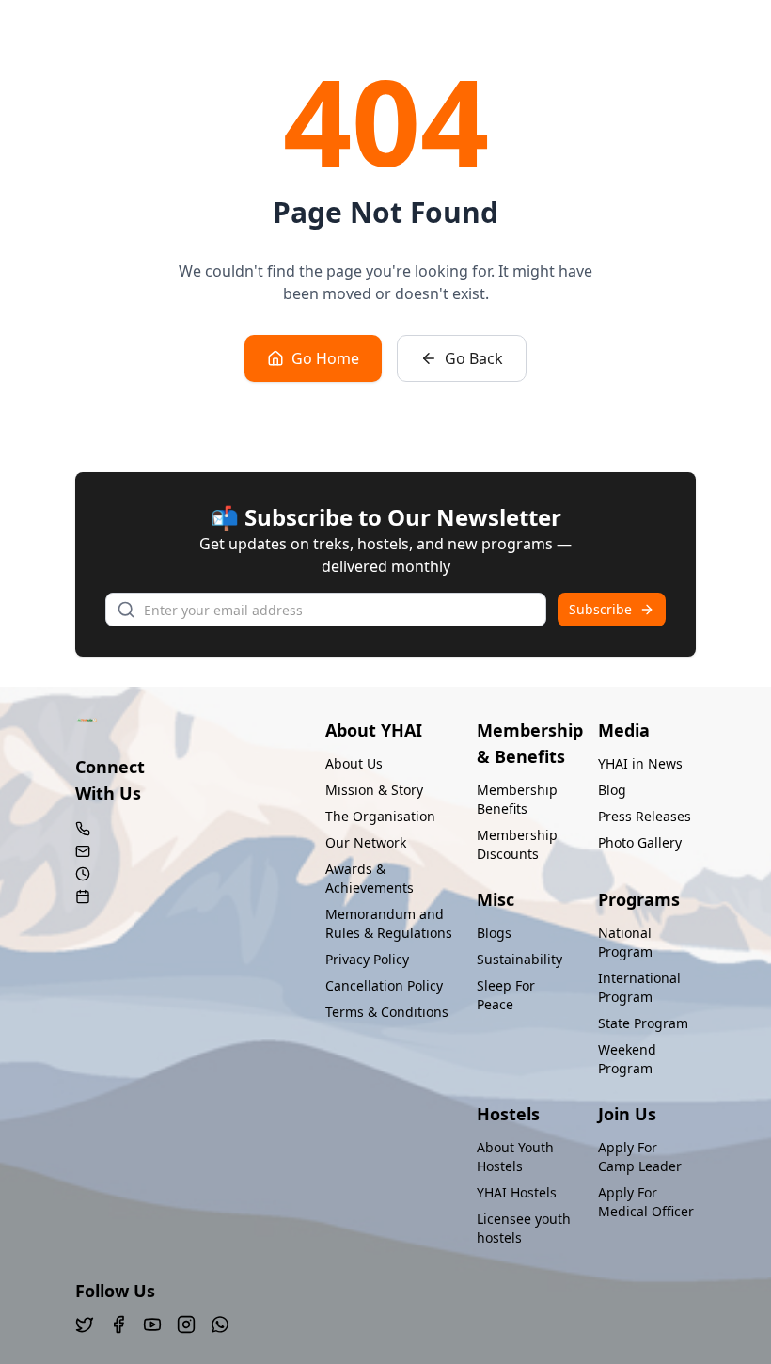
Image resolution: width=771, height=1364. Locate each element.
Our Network (365, 842)
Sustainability (519, 959)
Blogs (494, 933)
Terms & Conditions (386, 1012)
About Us (354, 763)
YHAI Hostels (517, 1192)
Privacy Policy (367, 959)
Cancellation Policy (384, 985)
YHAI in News (640, 763)
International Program (639, 987)
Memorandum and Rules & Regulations (388, 923)
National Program (625, 942)
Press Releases (644, 816)
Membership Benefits (517, 799)
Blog (612, 790)
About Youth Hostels (515, 1156)
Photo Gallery (640, 842)
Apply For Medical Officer (646, 1201)
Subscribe (600, 609)
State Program (643, 1023)
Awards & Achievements (369, 878)
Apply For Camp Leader (640, 1156)
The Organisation (380, 816)
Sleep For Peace (506, 994)
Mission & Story (374, 790)
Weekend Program (627, 1058)
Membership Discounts (517, 844)
